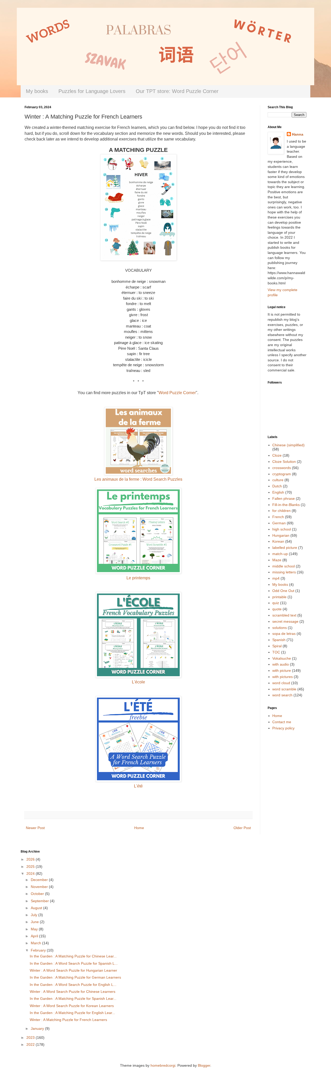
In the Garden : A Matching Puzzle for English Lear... (72, 1013)
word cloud (281, 683)
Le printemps (138, 578)
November (40, 887)
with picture (281, 670)
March (36, 943)
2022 (31, 1044)
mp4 (276, 578)
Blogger (204, 1065)
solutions (279, 628)
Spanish (278, 640)
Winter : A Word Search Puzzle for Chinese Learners (72, 991)
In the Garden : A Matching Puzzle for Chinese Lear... (73, 956)
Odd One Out (283, 591)
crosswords (281, 468)
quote (277, 609)
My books (37, 91)
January (38, 1028)
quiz (275, 603)
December (40, 880)
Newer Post (35, 828)
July (34, 915)
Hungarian (280, 535)
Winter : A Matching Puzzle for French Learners (68, 1020)
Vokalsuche (281, 658)
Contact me (281, 722)
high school (281, 529)
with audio (280, 664)
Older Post (242, 828)
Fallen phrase (283, 498)
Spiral (277, 646)
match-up (280, 554)
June (35, 922)
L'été (138, 786)
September (40, 901)
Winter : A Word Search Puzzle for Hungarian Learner (73, 970)
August (37, 908)
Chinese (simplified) (288, 445)
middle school (283, 566)
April (35, 936)
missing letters (284, 572)
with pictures (282, 677)
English (278, 492)
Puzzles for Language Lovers (91, 91)
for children (281, 511)
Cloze (277, 455)
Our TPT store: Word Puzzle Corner (177, 91)
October (38, 894)
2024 (31, 873)
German (279, 523)
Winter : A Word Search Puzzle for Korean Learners (72, 1006)
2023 (31, 1037)
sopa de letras (284, 633)
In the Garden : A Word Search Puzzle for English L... (73, 985)
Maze (276, 560)
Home (139, 828)
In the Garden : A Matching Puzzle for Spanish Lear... (73, 998)
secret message (285, 621)
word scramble (284, 689)
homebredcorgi (163, 1065)
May (35, 929)
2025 (31, 866)
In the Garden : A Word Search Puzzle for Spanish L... (74, 963)
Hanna (297, 134)
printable (279, 597)
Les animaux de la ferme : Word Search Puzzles (138, 479)
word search (282, 695)
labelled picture (284, 547)
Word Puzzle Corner (177, 393)
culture (277, 480)
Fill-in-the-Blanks (286, 505)
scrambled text (284, 615)
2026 (31, 859)
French (278, 517)
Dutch (277, 486)
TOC (276, 652)
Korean (278, 541)
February (39, 950)
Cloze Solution (284, 461)
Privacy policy (283, 728)
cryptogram (281, 474)
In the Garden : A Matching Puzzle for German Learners (75, 977)
